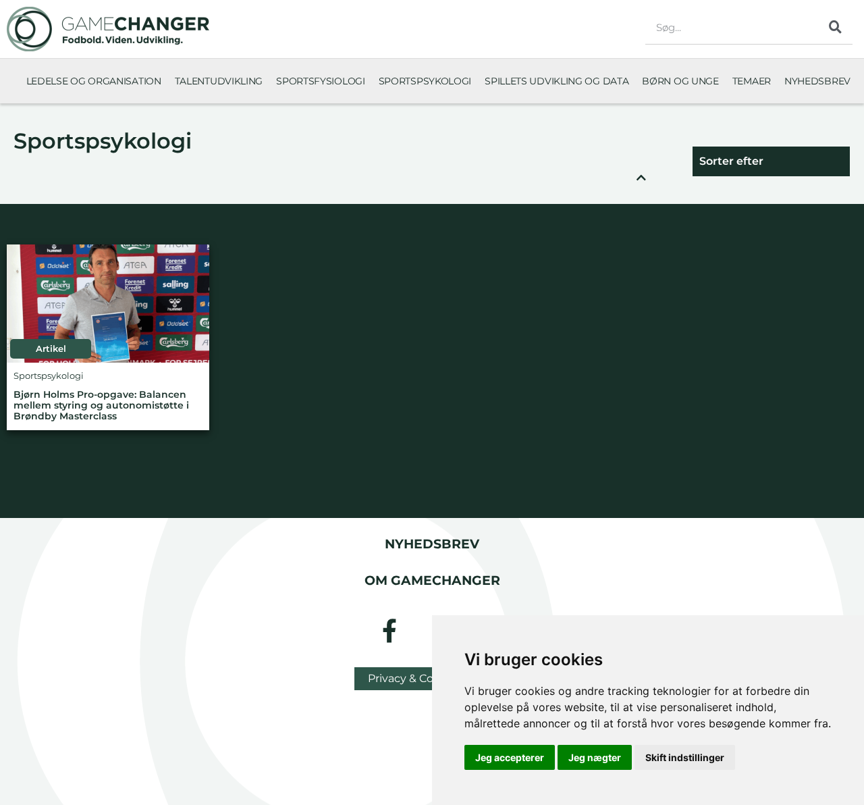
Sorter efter (731, 161)
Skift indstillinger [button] (684, 757)
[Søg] (836, 27)
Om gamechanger (432, 580)
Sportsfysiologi (320, 81)
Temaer (751, 81)
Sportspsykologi (425, 81)
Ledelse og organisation (93, 81)
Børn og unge (680, 81)
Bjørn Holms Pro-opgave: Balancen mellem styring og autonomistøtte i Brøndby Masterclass (101, 405)
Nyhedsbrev (817, 81)
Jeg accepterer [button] (509, 757)
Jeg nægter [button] (594, 757)
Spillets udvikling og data (556, 81)
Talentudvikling (219, 81)
